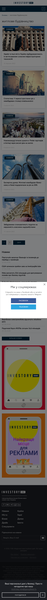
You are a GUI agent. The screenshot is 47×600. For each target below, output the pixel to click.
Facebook (23, 301)
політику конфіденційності (23, 589)
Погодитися (20, 595)
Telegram (23, 307)
